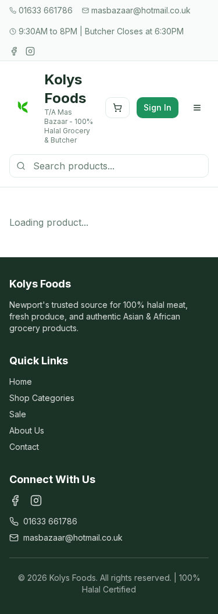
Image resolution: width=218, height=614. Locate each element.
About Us (26, 430)
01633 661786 (50, 521)
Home (20, 381)
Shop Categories (41, 398)
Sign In (157, 107)
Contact (24, 447)
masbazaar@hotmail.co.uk (73, 537)
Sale (17, 414)
